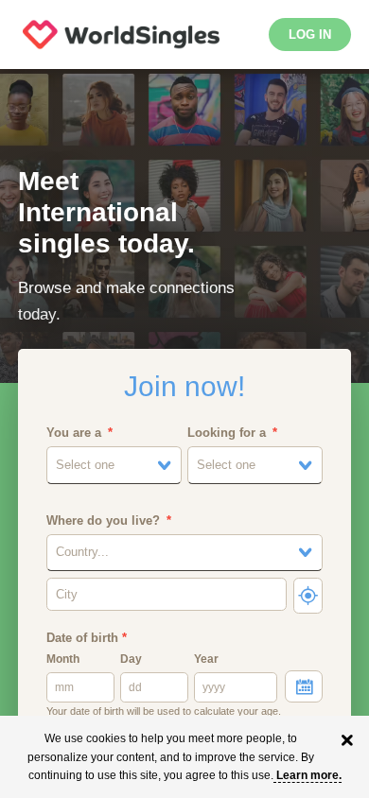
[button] (114, 465)
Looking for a (226, 432)
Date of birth (86, 638)
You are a (73, 432)
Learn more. (309, 775)
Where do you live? (103, 520)
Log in (310, 34)
